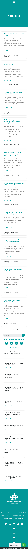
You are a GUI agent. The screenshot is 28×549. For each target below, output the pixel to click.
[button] (14, 2)
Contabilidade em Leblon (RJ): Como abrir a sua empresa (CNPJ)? (13, 414)
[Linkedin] (21, 343)
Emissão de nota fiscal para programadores (13, 93)
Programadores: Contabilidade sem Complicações (14, 213)
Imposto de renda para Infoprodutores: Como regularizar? (11, 376)
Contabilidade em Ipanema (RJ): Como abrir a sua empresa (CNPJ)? (13, 464)
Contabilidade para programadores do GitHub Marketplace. (12, 121)
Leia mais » (8, 51)
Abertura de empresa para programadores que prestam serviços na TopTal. (13, 154)
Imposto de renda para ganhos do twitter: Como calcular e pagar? (13, 389)
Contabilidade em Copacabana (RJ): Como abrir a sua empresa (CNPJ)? (13, 438)
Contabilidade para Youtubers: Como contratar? (13, 426)
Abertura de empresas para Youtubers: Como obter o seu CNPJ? (13, 451)
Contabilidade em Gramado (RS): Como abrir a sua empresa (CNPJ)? (14, 401)
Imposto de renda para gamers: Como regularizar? (12, 352)
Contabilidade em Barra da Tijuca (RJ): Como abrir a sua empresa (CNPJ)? (13, 476)
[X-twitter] (16, 343)
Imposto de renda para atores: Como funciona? (13, 363)
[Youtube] (11, 343)
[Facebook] (6, 343)
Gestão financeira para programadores (11, 63)
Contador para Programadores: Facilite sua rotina (14, 183)
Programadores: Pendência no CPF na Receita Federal (14, 240)
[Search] (23, 335)
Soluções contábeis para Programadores (12, 300)
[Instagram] (10, 524)
